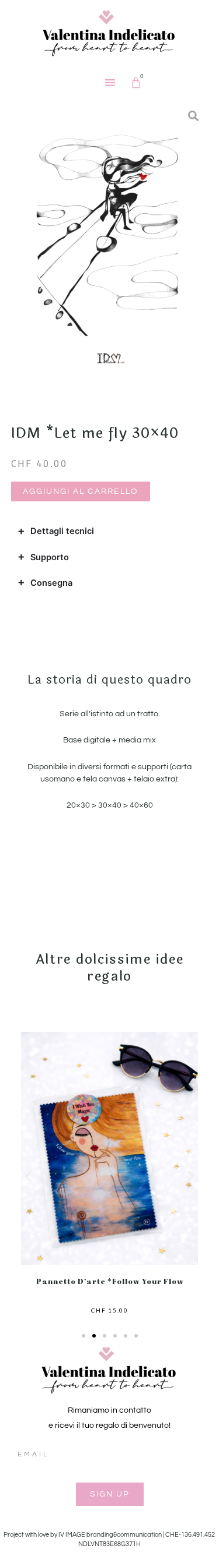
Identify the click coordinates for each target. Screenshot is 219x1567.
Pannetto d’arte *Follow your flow (109, 1281)
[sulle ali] (109, 240)
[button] (110, 82)
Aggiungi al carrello (80, 491)
